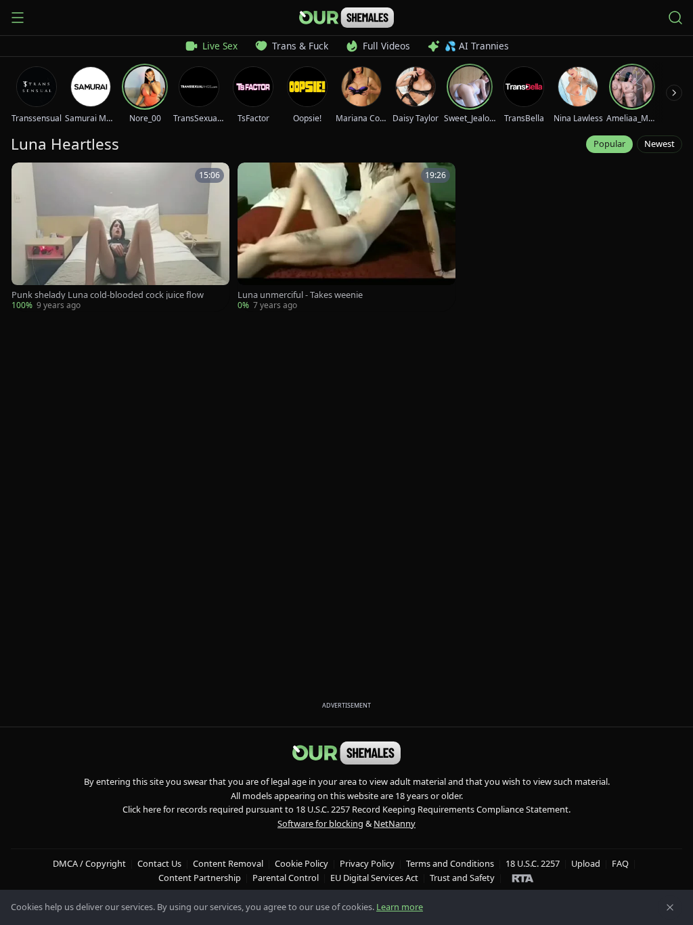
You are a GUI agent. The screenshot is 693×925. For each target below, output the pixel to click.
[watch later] (26, 177)
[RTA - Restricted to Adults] (522, 878)
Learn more (399, 907)
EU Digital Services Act (374, 878)
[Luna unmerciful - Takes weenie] (346, 237)
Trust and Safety (462, 878)
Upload (585, 863)
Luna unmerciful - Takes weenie (300, 295)
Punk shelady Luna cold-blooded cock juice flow (108, 295)
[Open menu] (17, 17)
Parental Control (285, 878)
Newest (659, 143)
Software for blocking (320, 823)
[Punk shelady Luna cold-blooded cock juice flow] (120, 237)
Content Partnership (199, 878)
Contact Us (159, 863)
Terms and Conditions (450, 863)
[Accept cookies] (670, 907)
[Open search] (675, 17)
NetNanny (395, 823)
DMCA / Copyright (89, 863)
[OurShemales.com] (346, 17)
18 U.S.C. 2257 (533, 863)
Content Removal (228, 863)
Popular (609, 143)
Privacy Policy (367, 863)
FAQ (620, 863)
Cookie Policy (301, 863)
